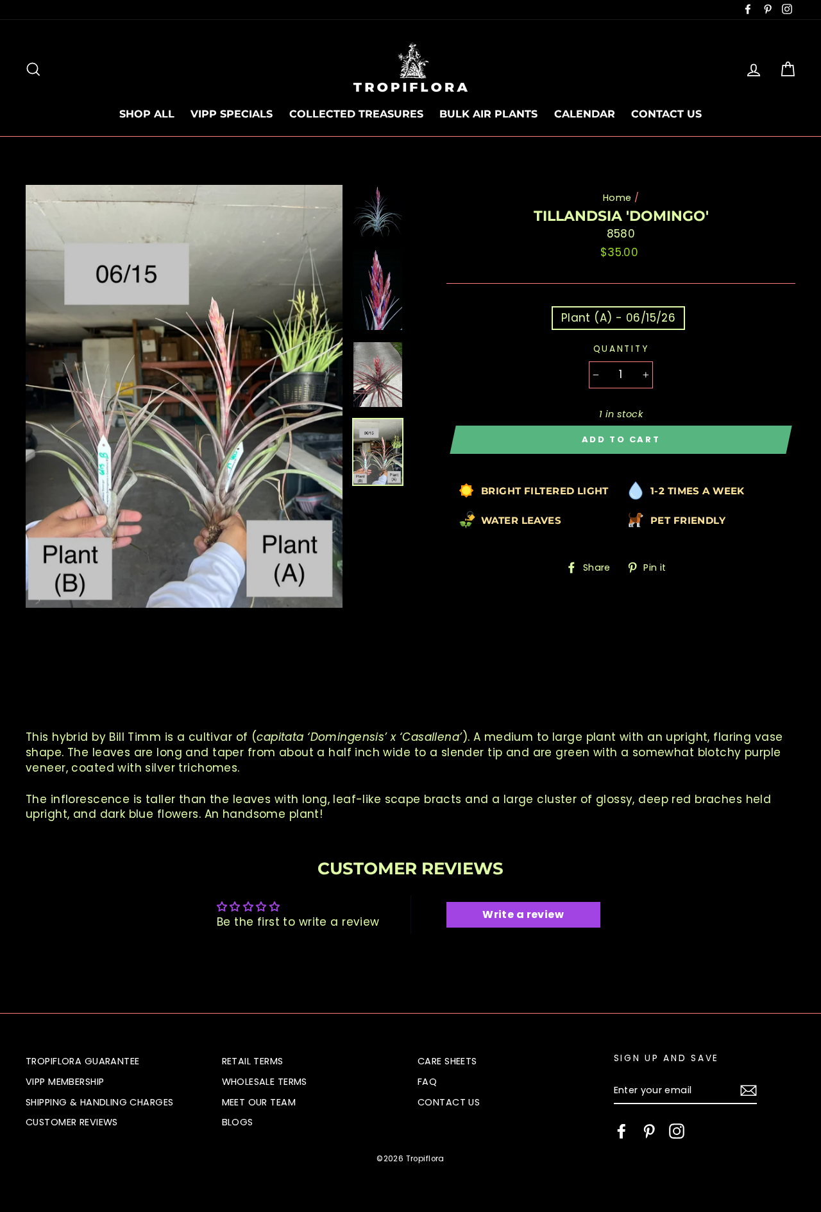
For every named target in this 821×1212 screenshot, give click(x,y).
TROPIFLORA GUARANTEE (83, 1061)
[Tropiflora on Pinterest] (649, 1131)
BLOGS (237, 1122)
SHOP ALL (146, 114)
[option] (184, 396)
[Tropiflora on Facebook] (621, 1131)
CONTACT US (666, 114)
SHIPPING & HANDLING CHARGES (99, 1102)
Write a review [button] (523, 914)
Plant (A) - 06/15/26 (618, 317)
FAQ (427, 1081)
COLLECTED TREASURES (356, 114)
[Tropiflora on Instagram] (676, 1131)
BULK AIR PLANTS (488, 114)
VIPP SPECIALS (231, 114)
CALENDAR (584, 114)
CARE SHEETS (447, 1061)
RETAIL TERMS (253, 1061)
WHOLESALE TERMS (264, 1081)
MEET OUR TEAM (259, 1102)
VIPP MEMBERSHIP (65, 1081)
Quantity (621, 349)
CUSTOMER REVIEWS (72, 1122)
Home (617, 197)
